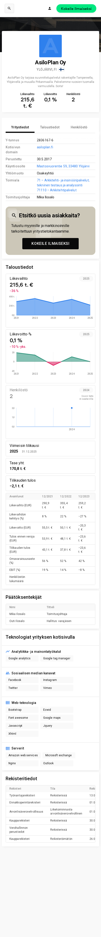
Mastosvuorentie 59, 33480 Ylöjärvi (63, 166)
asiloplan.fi (45, 147)
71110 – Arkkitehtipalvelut (56, 190)
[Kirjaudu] (49, 8)
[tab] (20, 127)
